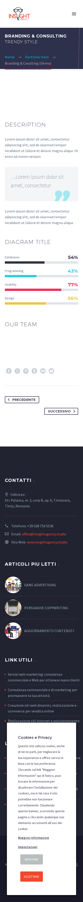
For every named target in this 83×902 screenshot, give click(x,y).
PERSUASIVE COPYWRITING (46, 607)
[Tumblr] (34, 371)
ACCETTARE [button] (31, 876)
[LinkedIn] (43, 371)
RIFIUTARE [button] (31, 859)
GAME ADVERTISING (40, 585)
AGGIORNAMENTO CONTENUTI (49, 630)
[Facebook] (9, 371)
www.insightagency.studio (47, 542)
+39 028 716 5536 (40, 526)
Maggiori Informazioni (33, 838)
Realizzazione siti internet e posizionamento (44, 720)
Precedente (24, 400)
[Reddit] (51, 371)
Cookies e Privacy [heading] (35, 737)
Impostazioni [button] (27, 847)
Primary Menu (74, 13)
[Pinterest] (26, 371)
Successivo (59, 411)
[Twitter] (17, 371)
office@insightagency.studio (44, 534)
